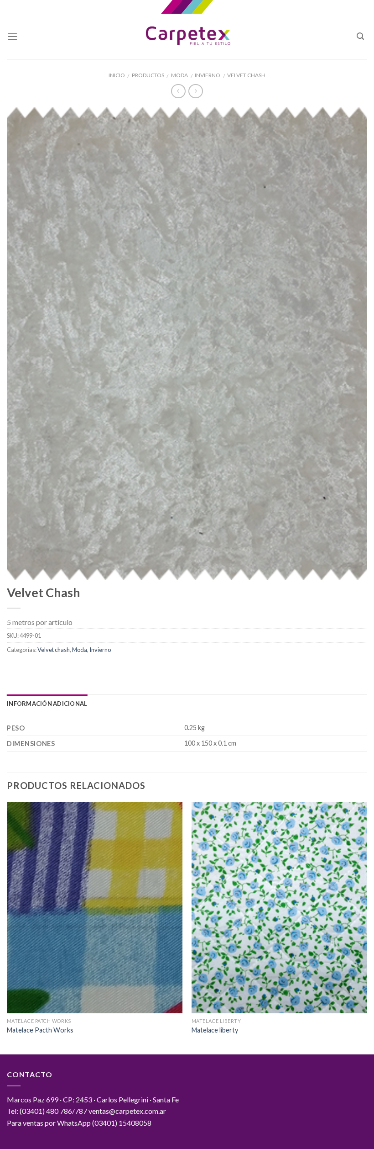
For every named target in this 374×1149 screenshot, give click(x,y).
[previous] (7, 927)
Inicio (117, 75)
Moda (179, 75)
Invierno (207, 75)
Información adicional (47, 703)
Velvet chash (246, 75)
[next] (367, 927)
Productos (148, 75)
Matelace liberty (215, 1030)
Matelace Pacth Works (40, 1030)
